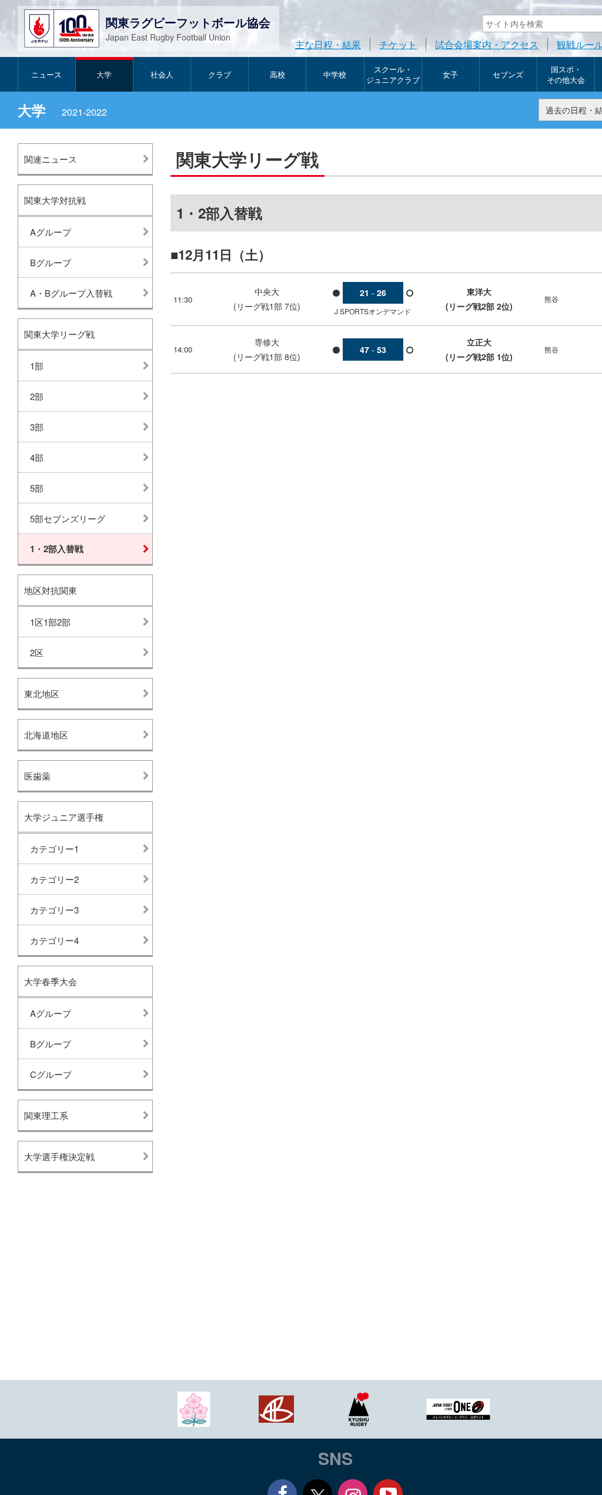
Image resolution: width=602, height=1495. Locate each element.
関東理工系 (46, 1115)
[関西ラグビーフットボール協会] (276, 1408)
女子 (450, 74)
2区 (37, 652)
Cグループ (51, 1074)
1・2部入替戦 (56, 548)
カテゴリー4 (54, 940)
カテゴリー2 (54, 879)
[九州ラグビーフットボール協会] (358, 1408)
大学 (104, 74)
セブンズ (508, 74)
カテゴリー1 (54, 848)
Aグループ (50, 232)
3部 (37, 427)
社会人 (161, 74)
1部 (37, 366)
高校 (277, 74)
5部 (37, 488)
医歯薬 (37, 776)
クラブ (219, 74)
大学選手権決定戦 (59, 1156)
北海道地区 (46, 734)
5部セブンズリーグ (67, 518)
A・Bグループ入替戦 (71, 293)
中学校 (334, 74)
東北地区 (41, 693)
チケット (398, 44)
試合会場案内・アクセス (487, 44)
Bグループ (50, 262)
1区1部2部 (50, 622)
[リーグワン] (458, 1408)
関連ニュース (50, 159)
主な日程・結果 (328, 44)
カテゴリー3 (54, 909)
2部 (37, 396)
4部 (37, 457)
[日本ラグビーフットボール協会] (194, 1408)
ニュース (46, 74)
